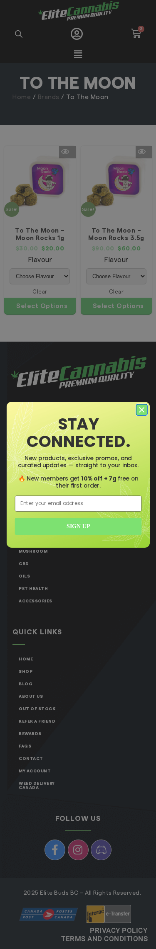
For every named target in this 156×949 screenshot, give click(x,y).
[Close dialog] (141, 409)
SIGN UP (78, 526)
